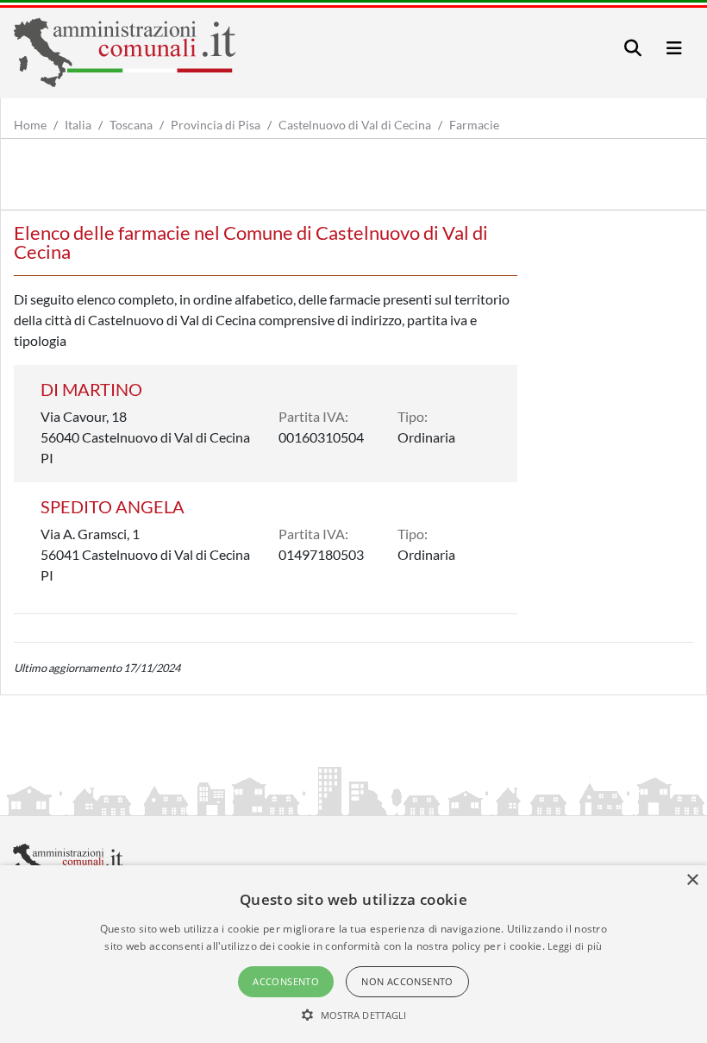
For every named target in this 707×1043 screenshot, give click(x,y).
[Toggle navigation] (633, 48)
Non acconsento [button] (407, 981)
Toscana (131, 124)
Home (30, 124)
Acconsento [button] (286, 981)
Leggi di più (575, 945)
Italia (78, 124)
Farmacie (474, 124)
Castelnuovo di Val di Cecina (354, 124)
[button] (354, 1014)
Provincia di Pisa (215, 124)
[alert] (353, 954)
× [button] (691, 880)
